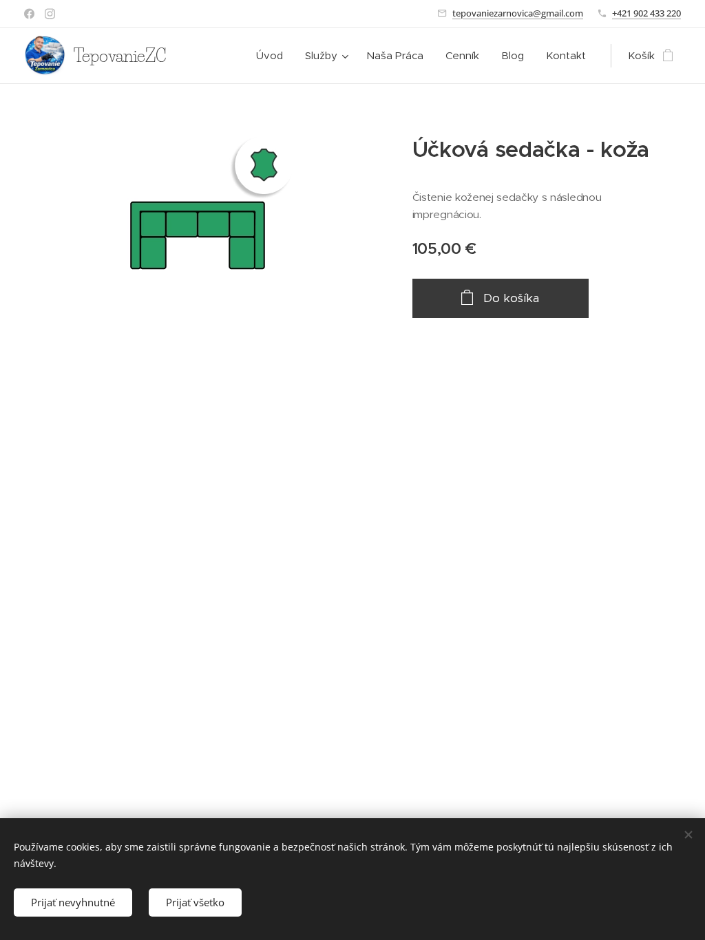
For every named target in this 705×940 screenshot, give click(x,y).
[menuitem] (273, 56)
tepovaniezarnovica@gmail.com (517, 13)
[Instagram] (50, 13)
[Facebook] (29, 13)
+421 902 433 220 (646, 13)
